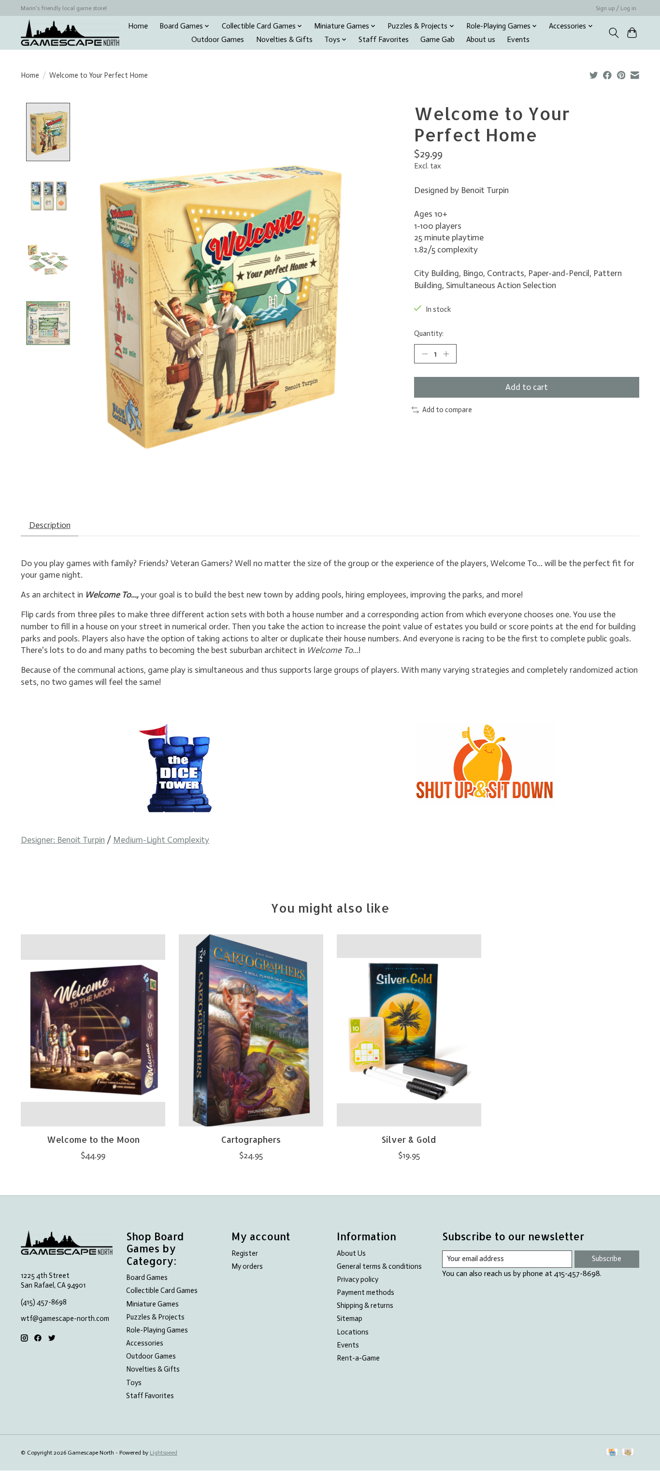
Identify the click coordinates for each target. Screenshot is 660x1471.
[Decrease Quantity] (424, 354)
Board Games (147, 1277)
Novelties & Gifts (284, 39)
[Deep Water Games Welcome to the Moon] (93, 1030)
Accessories (144, 1343)
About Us (351, 1253)
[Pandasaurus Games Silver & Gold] (409, 1030)
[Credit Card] (612, 1452)
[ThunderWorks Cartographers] (251, 1030)
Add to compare (447, 409)
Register (244, 1253)
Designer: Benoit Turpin (63, 839)
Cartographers (251, 1139)
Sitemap (349, 1318)
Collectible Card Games (162, 1290)
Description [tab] (50, 525)
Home (138, 26)
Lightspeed (163, 1452)
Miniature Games (152, 1304)
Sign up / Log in (616, 8)
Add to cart (526, 387)
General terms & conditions (379, 1266)
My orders (247, 1266)
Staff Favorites (384, 39)
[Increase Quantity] (446, 354)
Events (518, 39)
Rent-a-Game (358, 1358)
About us (480, 39)
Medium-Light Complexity (161, 839)
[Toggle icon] (613, 33)
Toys (134, 1382)
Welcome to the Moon (93, 1139)
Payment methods (365, 1292)
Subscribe (606, 1258)
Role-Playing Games (157, 1330)
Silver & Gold (409, 1139)
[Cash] (628, 1452)
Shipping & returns (365, 1305)
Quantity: (429, 333)
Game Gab (437, 39)
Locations (353, 1332)
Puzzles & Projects (155, 1317)
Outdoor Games (217, 39)
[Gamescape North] (70, 32)
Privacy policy (357, 1279)
